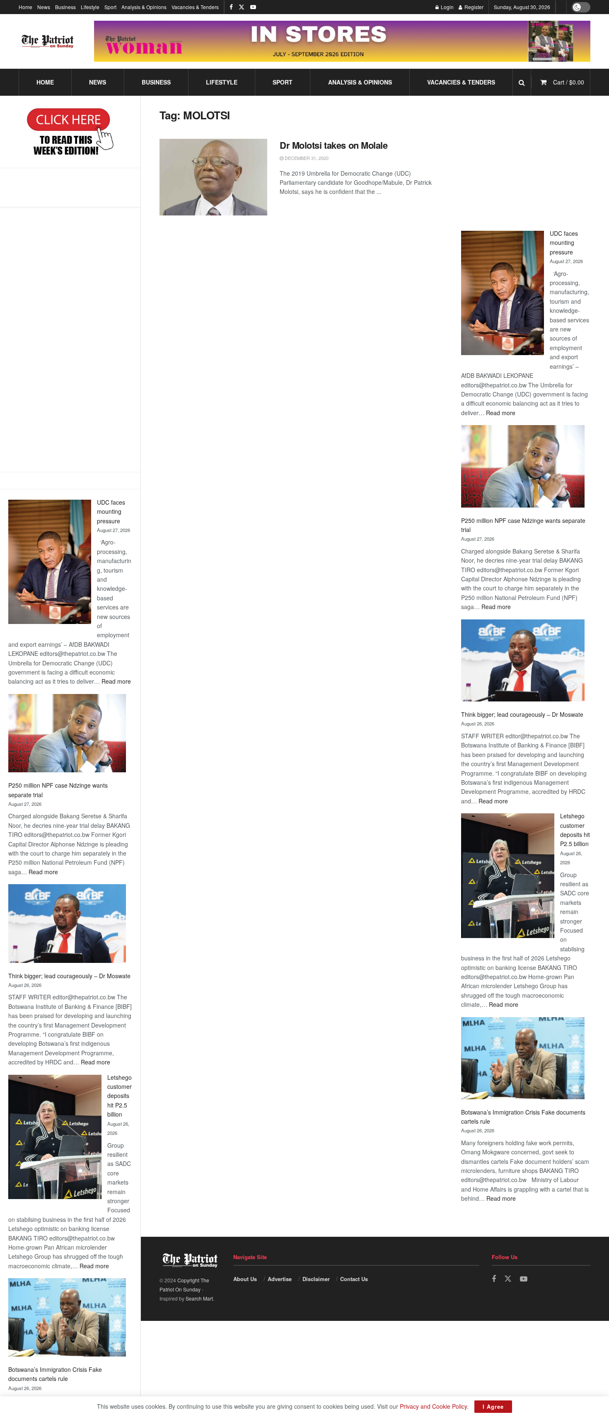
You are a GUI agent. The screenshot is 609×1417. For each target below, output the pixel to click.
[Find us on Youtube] (253, 7)
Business (65, 6)
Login (447, 6)
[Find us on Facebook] (231, 7)
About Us (245, 1279)
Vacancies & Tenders (195, 6)
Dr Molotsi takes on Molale (334, 145)
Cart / (568, 82)
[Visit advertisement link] (342, 41)
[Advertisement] (70, 339)
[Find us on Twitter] (241, 7)
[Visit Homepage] (48, 41)
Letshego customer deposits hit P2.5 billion (119, 1096)
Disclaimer (316, 1279)
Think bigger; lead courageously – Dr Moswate (69, 976)
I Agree (493, 1406)
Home (25, 6)
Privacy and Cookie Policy (433, 1406)
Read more (116, 681)
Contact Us (354, 1279)
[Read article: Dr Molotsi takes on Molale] (213, 177)
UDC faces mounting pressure (111, 511)
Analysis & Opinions (144, 6)
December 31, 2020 (306, 158)
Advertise (280, 1279)
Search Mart (199, 1298)
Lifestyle (90, 6)
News (43, 6)
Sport (110, 6)
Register (473, 6)
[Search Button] (522, 82)
